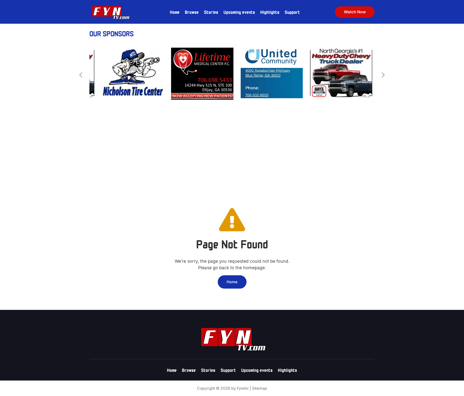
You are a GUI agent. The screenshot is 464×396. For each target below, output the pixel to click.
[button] (383, 74)
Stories (211, 11)
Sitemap (259, 388)
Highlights (269, 11)
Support (292, 11)
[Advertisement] (232, 150)
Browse (192, 11)
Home (175, 11)
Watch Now (355, 11)
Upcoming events (239, 11)
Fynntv (243, 388)
